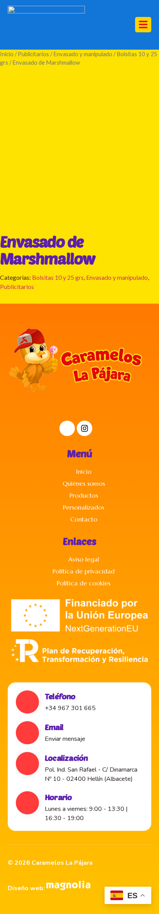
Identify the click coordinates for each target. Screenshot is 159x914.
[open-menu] (143, 24)
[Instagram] (84, 428)
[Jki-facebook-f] (67, 428)
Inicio (7, 53)
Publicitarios (33, 53)
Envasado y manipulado (82, 53)
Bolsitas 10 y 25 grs (58, 277)
